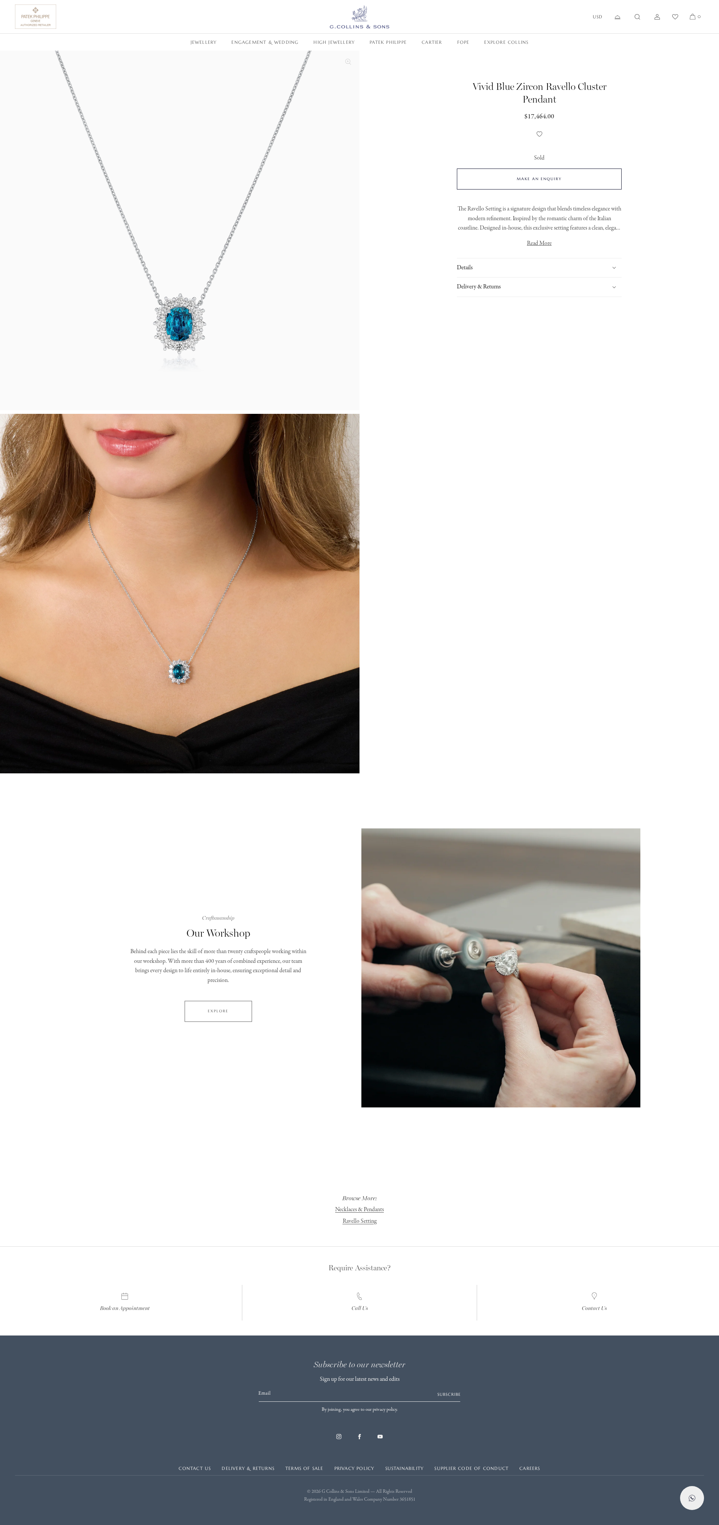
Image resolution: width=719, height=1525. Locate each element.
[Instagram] (339, 1440)
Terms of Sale (304, 1468)
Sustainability (404, 1468)
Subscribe (449, 1394)
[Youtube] (380, 1440)
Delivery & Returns (248, 1468)
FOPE (463, 42)
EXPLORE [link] (218, 1011)
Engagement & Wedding (264, 42)
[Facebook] (359, 1440)
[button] (637, 17)
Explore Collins (506, 42)
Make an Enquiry (539, 178)
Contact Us (594, 1308)
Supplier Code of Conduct (471, 1468)
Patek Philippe (388, 42)
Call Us (360, 1308)
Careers (529, 1468)
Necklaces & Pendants (359, 1210)
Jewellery (204, 42)
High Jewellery (334, 42)
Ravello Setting (360, 1221)
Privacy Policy (354, 1468)
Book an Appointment (125, 1308)
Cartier (432, 42)
